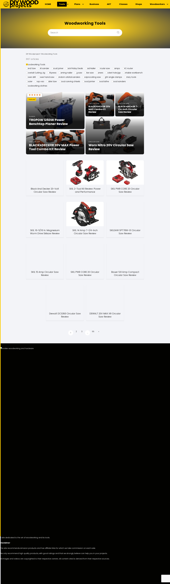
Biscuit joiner (57, 68)
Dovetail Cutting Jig (35, 72)
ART (109, 4)
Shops (138, 4)
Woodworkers (157, 4)
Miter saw (89, 72)
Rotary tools (130, 77)
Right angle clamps (112, 77)
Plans (77, 4)
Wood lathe (103, 81)
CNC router (127, 68)
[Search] (117, 31)
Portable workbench (133, 72)
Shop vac (39, 81)
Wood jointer (89, 81)
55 (93, 331)
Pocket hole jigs (113, 72)
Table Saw (52, 81)
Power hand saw (46, 77)
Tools (62, 4)
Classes (123, 4)
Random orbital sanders (68, 77)
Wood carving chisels (69, 81)
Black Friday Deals (74, 68)
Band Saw (31, 68)
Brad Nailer (90, 68)
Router (29, 81)
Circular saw (104, 68)
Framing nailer (65, 72)
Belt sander (43, 68)
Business (94, 4)
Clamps (116, 68)
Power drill (31, 77)
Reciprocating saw (92, 77)
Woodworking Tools (35, 64)
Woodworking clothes (36, 85)
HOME (48, 4)
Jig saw (78, 72)
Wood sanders (118, 81)
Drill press (52, 72)
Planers (99, 72)
